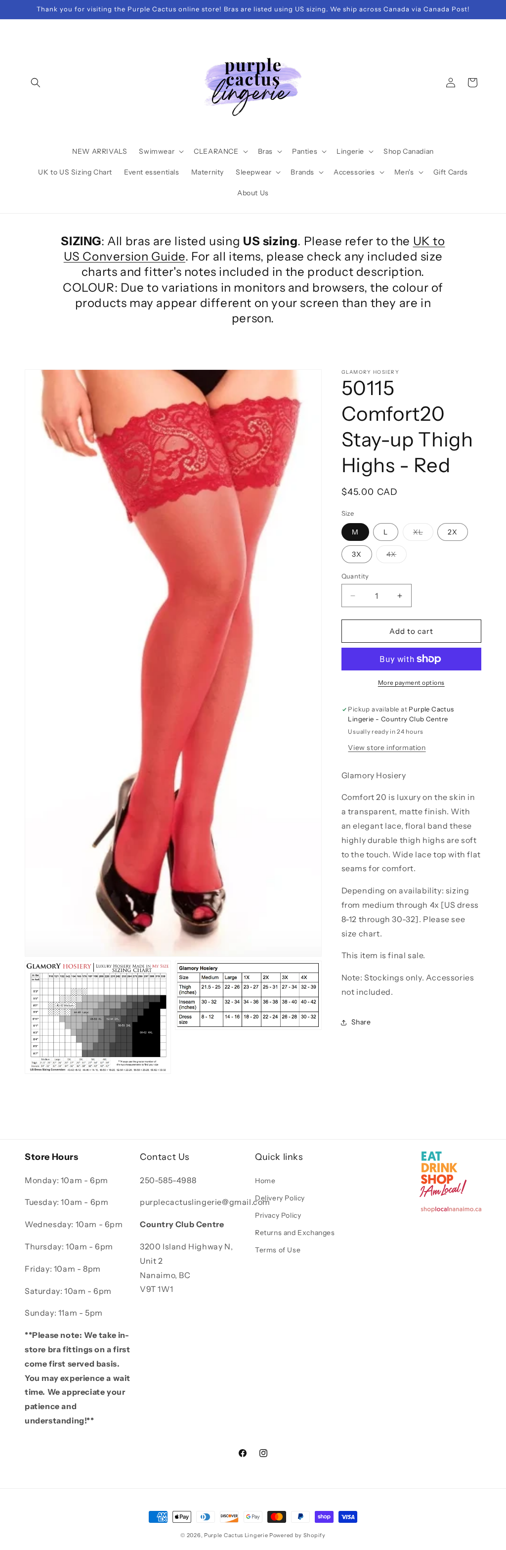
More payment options (411, 682)
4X (396, 556)
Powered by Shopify (297, 1535)
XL (423, 534)
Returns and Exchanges (295, 1232)
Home (265, 1180)
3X (357, 554)
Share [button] (361, 1022)
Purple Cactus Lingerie (236, 1535)
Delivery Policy (280, 1198)
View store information (386, 747)
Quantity (355, 576)
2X (453, 532)
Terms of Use (277, 1249)
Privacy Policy (278, 1215)
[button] (35, 82)
